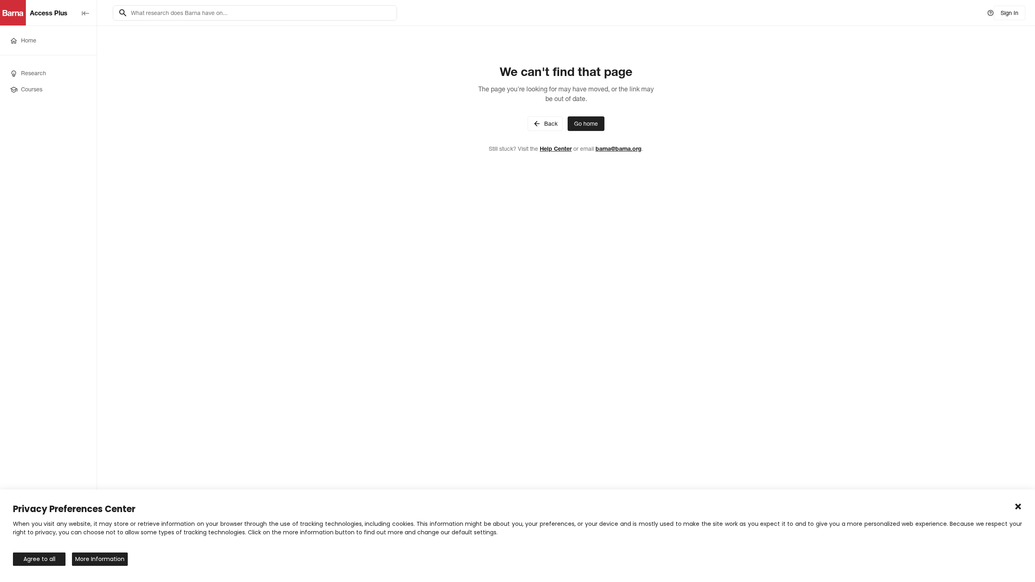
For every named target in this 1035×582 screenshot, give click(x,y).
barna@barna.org (619, 148)
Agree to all (39, 559)
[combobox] (261, 13)
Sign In (1009, 13)
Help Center (556, 148)
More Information (100, 559)
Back (551, 123)
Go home (586, 123)
